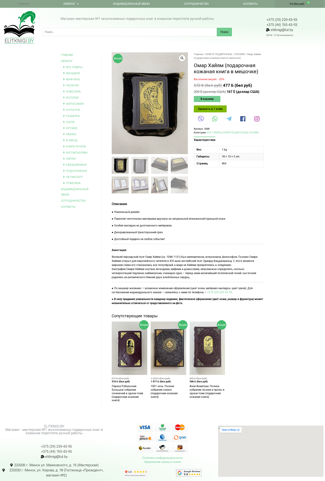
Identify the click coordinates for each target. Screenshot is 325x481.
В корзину (207, 99)
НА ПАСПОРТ (74, 177)
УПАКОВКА (73, 183)
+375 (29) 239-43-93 (219, 292)
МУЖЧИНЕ (73, 79)
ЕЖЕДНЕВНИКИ (76, 164)
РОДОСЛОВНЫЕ (76, 171)
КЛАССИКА (73, 91)
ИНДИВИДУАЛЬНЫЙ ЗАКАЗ (131, 3)
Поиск (224, 32)
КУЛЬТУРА (73, 110)
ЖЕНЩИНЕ (73, 73)
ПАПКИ (71, 158)
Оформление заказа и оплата (162, 462)
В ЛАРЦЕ (72, 140)
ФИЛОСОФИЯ (75, 103)
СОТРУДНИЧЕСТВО (196, 3)
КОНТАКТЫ (250, 3)
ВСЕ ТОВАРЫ (74, 67)
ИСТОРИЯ (72, 97)
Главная (198, 54)
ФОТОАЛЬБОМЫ (77, 152)
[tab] (204, 140)
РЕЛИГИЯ (72, 85)
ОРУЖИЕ (72, 128)
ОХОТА (70, 122)
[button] (210, 108)
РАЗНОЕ (71, 134)
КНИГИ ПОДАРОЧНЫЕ (218, 54)
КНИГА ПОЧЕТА (76, 146)
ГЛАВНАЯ (23, 3)
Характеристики (204, 140)
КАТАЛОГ (69, 3)
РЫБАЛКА (73, 116)
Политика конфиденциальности (162, 457)
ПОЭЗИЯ (239, 54)
